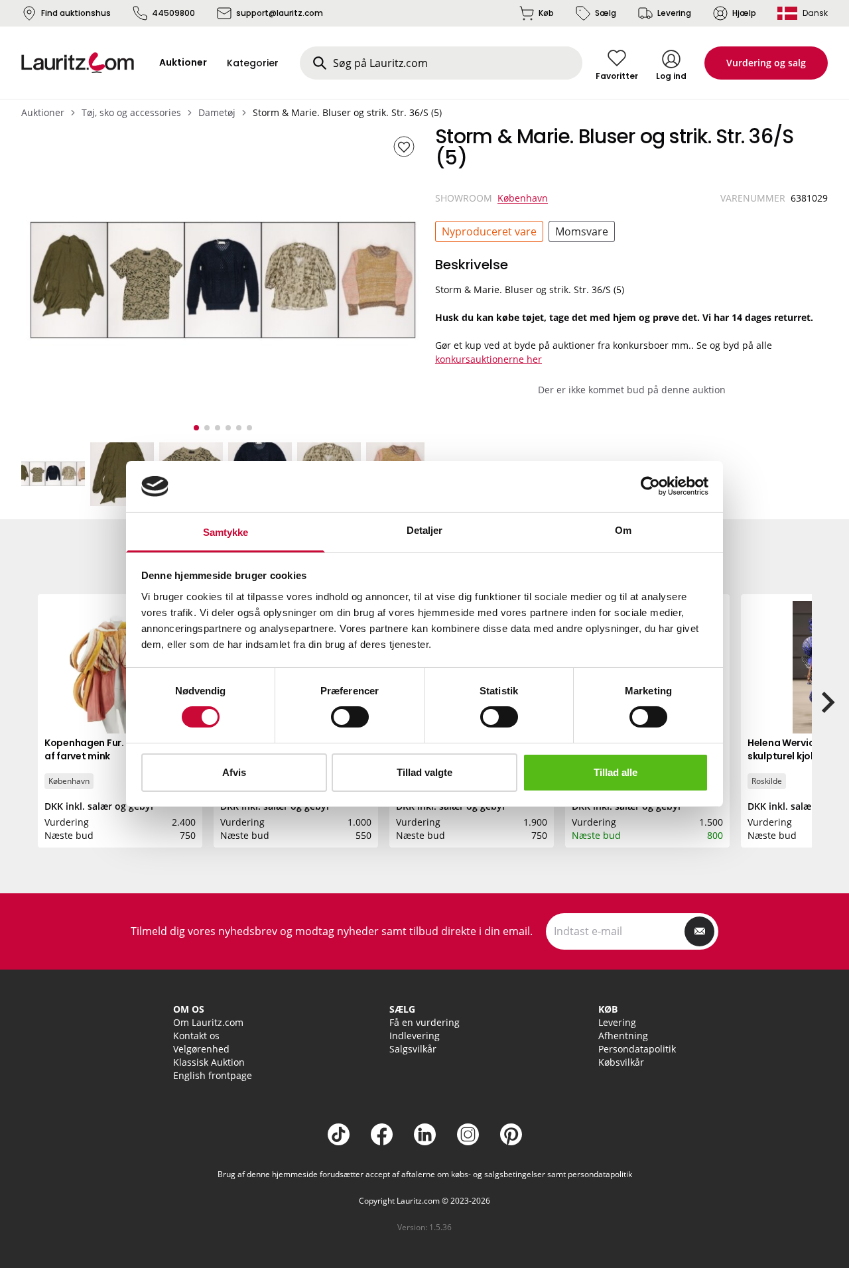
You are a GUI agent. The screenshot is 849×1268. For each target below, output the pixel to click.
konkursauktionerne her (488, 359)
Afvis (234, 772)
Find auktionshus (76, 13)
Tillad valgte (424, 772)
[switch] (350, 717)
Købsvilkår (621, 1062)
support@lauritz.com (279, 13)
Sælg (605, 13)
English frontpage (212, 1075)
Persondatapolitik (637, 1049)
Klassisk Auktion (209, 1062)
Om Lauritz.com (208, 1022)
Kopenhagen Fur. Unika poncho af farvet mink (117, 749)
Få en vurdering (424, 1022)
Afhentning (623, 1035)
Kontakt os (196, 1035)
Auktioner (42, 112)
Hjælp (744, 13)
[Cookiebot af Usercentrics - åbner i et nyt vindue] (650, 486)
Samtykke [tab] (226, 532)
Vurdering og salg (766, 62)
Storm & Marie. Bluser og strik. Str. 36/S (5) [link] (347, 112)
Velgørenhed (201, 1049)
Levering (674, 13)
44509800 (173, 13)
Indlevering (414, 1035)
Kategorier (253, 63)
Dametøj (216, 112)
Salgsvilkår (412, 1049)
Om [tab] (623, 530)
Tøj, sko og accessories (131, 112)
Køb (546, 13)
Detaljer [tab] (425, 530)
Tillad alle (615, 772)
